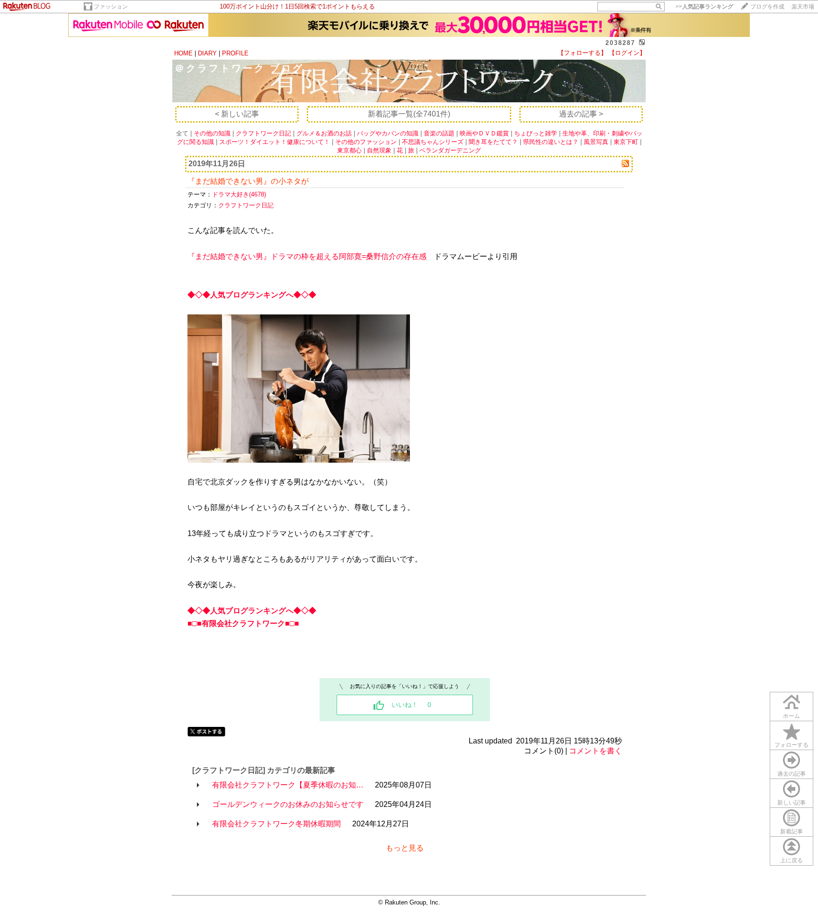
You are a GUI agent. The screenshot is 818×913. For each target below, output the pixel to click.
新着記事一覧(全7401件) (409, 114)
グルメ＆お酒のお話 (324, 133)
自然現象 (379, 150)
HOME (183, 53)
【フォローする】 (582, 52)
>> (704, 6)
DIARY (207, 53)
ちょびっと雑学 (535, 133)
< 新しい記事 (237, 114)
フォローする (791, 745)
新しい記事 (791, 802)
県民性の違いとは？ (550, 141)
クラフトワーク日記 (263, 133)
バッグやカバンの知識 (387, 133)
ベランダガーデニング (450, 150)
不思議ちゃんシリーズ (432, 141)
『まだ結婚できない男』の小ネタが (248, 181)
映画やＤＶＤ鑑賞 (484, 133)
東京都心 (349, 150)
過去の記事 (791, 773)
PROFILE (235, 53)
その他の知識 (212, 133)
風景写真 (596, 141)
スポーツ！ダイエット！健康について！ (274, 141)
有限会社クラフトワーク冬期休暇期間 (276, 824)
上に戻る (791, 860)
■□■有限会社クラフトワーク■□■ (243, 623)
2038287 (620, 42)
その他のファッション (366, 141)
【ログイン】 (627, 52)
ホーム (791, 716)
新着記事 (791, 831)
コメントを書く (595, 751)
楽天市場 (802, 6)
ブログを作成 (767, 6)
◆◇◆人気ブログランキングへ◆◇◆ (251, 295)
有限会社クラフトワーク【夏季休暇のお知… (288, 785)
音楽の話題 (439, 133)
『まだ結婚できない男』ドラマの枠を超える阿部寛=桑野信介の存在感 (307, 256)
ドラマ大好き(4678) (239, 194)
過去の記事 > (581, 114)
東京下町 (626, 141)
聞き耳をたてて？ (493, 141)
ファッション (111, 6)
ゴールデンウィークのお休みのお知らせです (288, 804)
